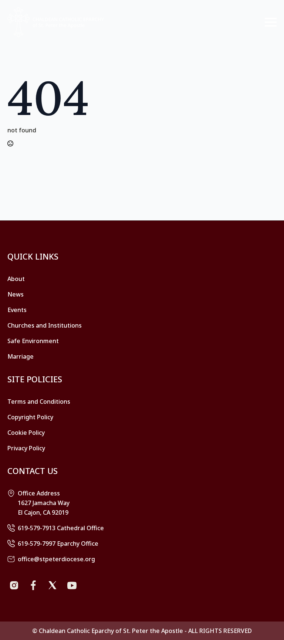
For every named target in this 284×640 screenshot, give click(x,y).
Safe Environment (33, 341)
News (15, 294)
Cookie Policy (26, 433)
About (16, 279)
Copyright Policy (30, 417)
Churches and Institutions (44, 325)
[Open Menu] (271, 22)
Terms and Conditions (38, 401)
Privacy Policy (26, 448)
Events (17, 310)
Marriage (20, 356)
